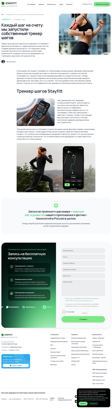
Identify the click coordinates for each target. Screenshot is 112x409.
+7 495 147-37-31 (87, 4)
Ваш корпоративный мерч (80, 351)
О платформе (31, 4)
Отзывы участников (57, 361)
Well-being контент (98, 380)
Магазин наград (97, 354)
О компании (54, 335)
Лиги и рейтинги (97, 351)
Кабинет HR (96, 341)
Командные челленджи (79, 347)
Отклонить (93, 403)
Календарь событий (99, 358)
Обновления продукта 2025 (99, 362)
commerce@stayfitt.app (9, 344)
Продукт (53, 348)
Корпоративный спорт (78, 338)
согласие (71, 298)
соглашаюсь (69, 304)
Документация (55, 352)
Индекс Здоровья (98, 338)
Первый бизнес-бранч (57, 338)
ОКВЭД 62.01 (52, 399)
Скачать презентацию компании (58, 357)
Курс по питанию (98, 383)
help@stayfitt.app (16, 347)
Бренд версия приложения (80, 354)
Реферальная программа (58, 341)
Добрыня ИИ (75, 361)
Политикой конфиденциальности (83, 300)
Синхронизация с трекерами (97, 346)
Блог (2, 14)
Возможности (51, 4)
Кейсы (61, 4)
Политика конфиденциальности (65, 399)
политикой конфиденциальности (94, 400)
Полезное (69, 4)
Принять (83, 403)
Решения (41, 4)
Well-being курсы (98, 376)
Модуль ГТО (75, 358)
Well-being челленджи (99, 373)
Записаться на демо (102, 4)
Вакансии (53, 365)
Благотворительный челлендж (78, 343)
